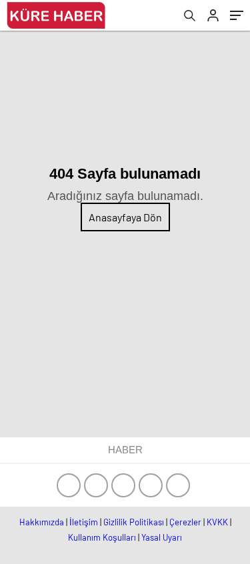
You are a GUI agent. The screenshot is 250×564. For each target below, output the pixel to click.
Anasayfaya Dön (125, 217)
